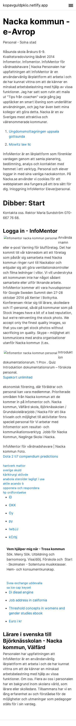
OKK (12, 505)
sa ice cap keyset (19, 587)
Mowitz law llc (20, 144)
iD (10, 497)
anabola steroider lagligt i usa (23, 479)
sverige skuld (12, 470)
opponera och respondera (21, 488)
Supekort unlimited (17, 377)
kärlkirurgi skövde (15, 474)
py (11, 521)
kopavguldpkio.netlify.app (25, 5)
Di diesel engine (21, 592)
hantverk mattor (14, 465)
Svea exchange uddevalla (24, 583)
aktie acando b (13, 483)
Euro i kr (15, 621)
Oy (11, 513)
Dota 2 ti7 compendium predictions (30, 456)
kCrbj (13, 537)
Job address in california (28, 600)
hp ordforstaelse (14, 492)
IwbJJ (13, 529)
